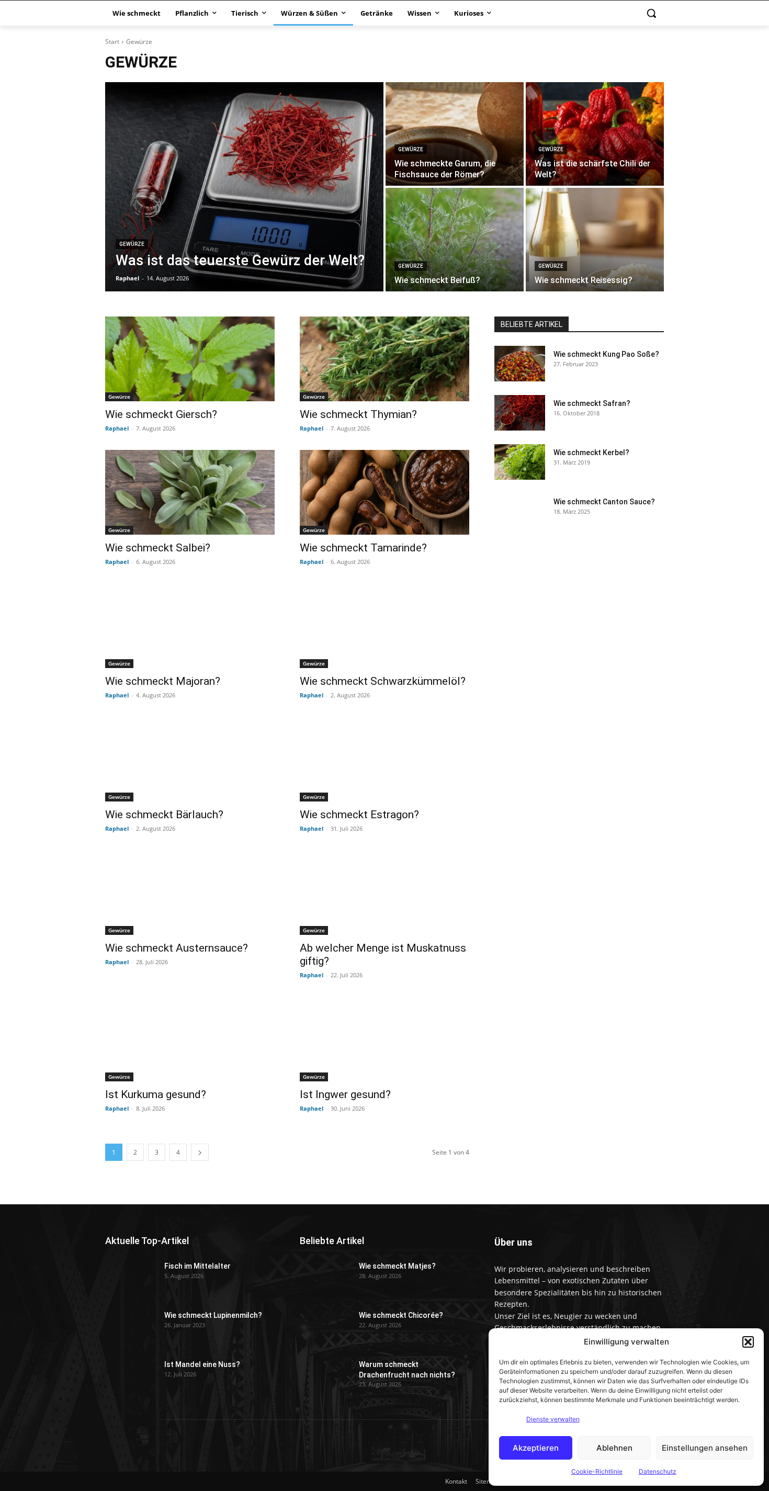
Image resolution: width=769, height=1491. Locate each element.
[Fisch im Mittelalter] (130, 1275)
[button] (748, 1342)
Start (112, 41)
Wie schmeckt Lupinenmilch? (213, 1315)
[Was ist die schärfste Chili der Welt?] (595, 134)
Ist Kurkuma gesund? (155, 1094)
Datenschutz (657, 1471)
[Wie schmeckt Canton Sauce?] (519, 511)
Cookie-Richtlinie (597, 1471)
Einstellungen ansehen (705, 1448)
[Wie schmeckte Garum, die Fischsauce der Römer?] (455, 134)
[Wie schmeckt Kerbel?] (519, 462)
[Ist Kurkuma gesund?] (190, 1039)
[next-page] (200, 1152)
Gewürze (131, 244)
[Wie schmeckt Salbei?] (190, 492)
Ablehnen (614, 1448)
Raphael (117, 428)
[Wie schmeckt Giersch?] (190, 359)
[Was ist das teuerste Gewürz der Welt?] (244, 186)
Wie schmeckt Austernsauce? (176, 948)
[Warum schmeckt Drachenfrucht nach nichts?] (325, 1374)
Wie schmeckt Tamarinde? (363, 547)
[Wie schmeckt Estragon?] (384, 759)
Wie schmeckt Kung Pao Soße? (606, 354)
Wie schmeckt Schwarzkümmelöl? (383, 681)
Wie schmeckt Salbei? (157, 547)
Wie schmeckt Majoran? (162, 681)
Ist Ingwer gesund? (345, 1094)
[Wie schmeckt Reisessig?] (595, 239)
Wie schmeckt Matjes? (397, 1266)
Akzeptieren (536, 1448)
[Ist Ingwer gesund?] (384, 1039)
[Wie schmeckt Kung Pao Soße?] (519, 363)
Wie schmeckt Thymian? (358, 414)
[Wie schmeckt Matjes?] (325, 1275)
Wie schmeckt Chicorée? (401, 1315)
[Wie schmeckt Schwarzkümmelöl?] (384, 625)
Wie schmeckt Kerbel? (591, 452)
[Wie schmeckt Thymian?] (384, 359)
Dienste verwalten (553, 1419)
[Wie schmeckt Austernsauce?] (190, 892)
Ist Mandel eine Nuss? (202, 1364)
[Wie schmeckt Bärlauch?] (190, 759)
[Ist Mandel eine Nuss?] (130, 1374)
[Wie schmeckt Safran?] (519, 413)
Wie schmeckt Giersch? (161, 414)
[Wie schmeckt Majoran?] (190, 625)
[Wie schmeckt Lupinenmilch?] (130, 1324)
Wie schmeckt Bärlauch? (164, 814)
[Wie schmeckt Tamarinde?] (384, 492)
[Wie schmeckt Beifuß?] (455, 239)
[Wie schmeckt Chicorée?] (325, 1324)
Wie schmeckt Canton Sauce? (604, 502)
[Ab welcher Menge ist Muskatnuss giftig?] (384, 892)
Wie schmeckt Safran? (591, 403)
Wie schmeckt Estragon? (359, 814)
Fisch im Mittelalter (197, 1266)
